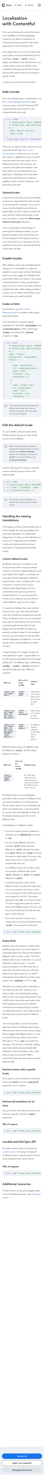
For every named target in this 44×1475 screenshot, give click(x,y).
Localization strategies (18, 460)
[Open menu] (39, 5)
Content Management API (17, 102)
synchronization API (11, 1152)
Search (19, 5)
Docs (9, 5)
